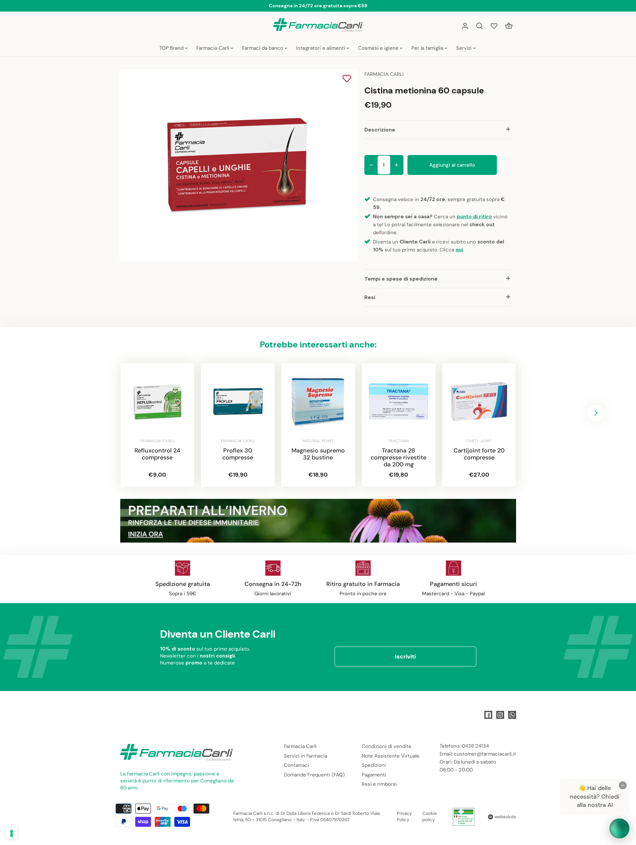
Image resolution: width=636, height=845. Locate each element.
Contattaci (296, 765)
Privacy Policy (404, 816)
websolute (504, 816)
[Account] (465, 26)
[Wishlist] (494, 26)
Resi (369, 297)
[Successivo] (596, 413)
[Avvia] (619, 828)
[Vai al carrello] (509, 26)
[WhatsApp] (512, 715)
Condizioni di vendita (386, 746)
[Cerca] (479, 26)
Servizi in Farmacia (305, 756)
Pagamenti (374, 774)
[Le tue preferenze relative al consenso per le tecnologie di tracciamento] (11, 833)
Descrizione (379, 129)
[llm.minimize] (623, 785)
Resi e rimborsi (379, 784)
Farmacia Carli (300, 746)
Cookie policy (429, 816)
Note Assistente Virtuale (390, 756)
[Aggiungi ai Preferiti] (347, 79)
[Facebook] (488, 715)
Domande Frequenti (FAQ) (314, 774)
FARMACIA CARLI (384, 74)
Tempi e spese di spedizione (401, 278)
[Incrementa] (396, 165)
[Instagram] (500, 715)
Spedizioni (374, 765)
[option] (237, 165)
